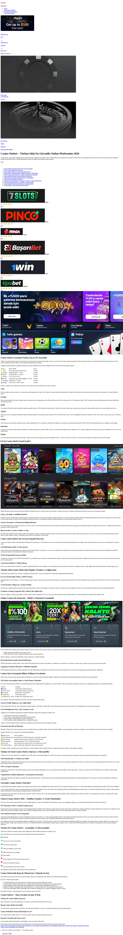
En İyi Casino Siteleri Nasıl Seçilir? (13, 170)
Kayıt (5, 6)
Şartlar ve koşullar (77, 925)
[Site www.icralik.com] (9, 4)
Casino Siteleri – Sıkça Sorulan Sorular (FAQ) (16, 185)
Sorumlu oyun (68, 925)
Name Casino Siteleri (9, 10)
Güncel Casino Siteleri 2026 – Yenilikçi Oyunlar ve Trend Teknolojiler (23, 180)
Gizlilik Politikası (44, 925)
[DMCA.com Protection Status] (3, 927)
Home (5, 8)
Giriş (2, 6)
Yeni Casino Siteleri (9, 13)
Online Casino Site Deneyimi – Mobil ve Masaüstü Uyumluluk (21, 174)
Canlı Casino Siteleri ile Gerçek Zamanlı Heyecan (17, 171)
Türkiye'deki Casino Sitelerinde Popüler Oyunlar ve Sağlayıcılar (21, 173)
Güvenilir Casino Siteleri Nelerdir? (13, 179)
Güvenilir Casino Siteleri (10, 11)
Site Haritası (86, 925)
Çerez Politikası (53, 925)
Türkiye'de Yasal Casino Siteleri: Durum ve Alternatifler (19, 177)
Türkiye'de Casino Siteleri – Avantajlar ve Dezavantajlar (19, 182)
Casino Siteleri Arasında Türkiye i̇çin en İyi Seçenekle (18, 168)
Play (2, 206)
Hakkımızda (61, 925)
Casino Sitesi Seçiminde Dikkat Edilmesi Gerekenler (18, 176)
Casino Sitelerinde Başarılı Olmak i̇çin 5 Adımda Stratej (19, 184)
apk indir (7, 933)
